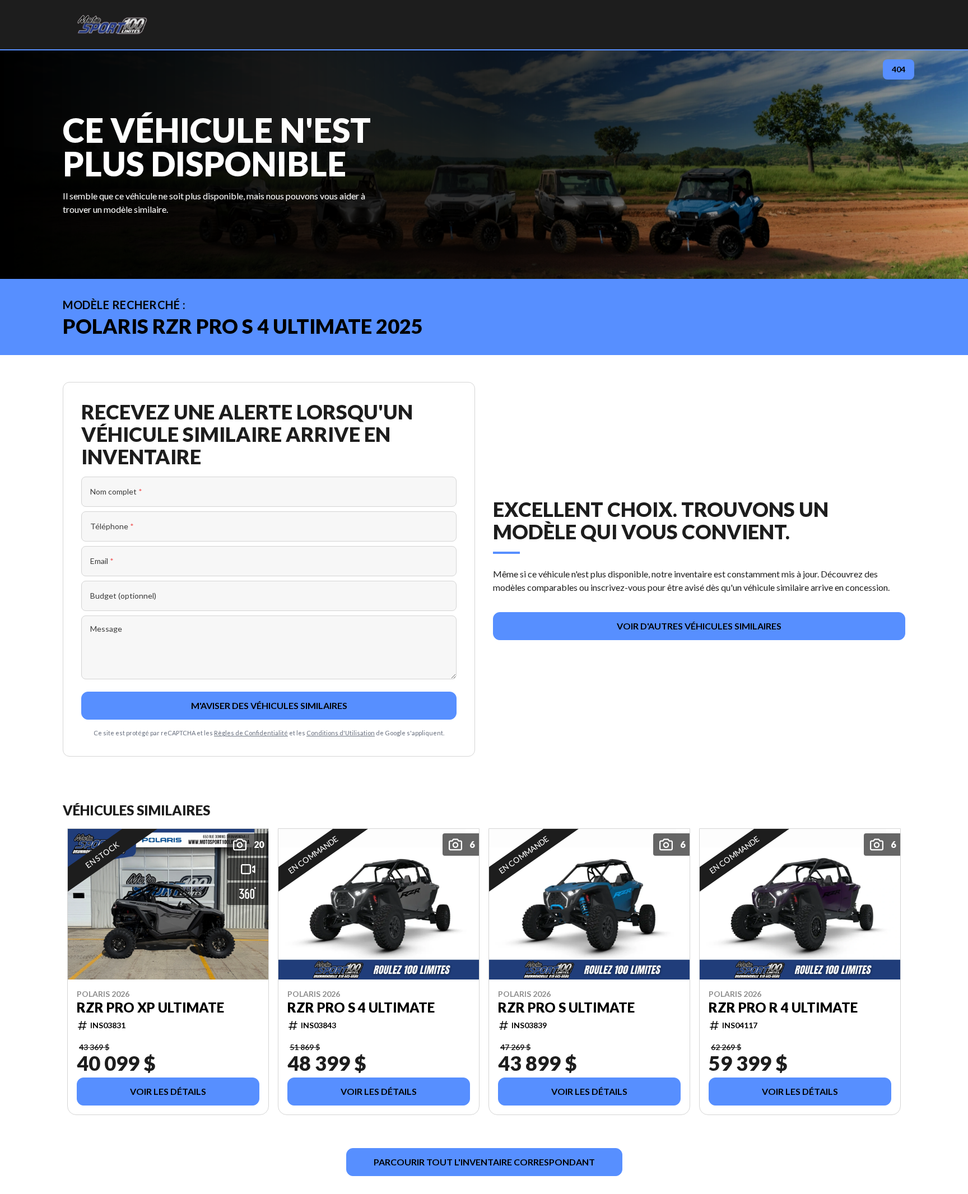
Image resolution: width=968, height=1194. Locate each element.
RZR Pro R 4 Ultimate (783, 1007)
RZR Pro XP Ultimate (150, 1007)
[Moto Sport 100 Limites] (112, 24)
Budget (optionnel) (123, 595)
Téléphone (112, 526)
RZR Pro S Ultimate (566, 1007)
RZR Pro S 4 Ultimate (361, 1007)
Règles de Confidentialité (251, 732)
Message (106, 628)
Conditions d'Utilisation (340, 732)
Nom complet (116, 491)
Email (102, 561)
